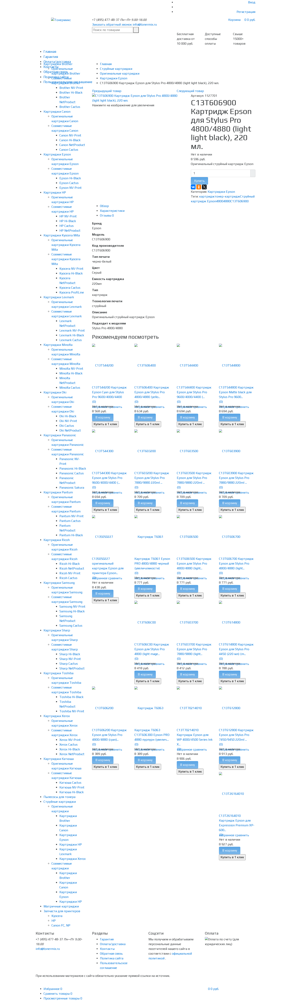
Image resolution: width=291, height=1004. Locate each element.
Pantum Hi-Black (71, 535)
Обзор (104, 206)
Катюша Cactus (70, 782)
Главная (50, 52)
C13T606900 (239, 201)
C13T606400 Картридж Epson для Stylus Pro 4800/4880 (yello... (151, 392)
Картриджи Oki (55, 392)
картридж (207, 196)
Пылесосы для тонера (59, 797)
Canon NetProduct (72, 145)
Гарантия (51, 57)
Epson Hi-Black (70, 178)
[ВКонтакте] (193, 187)
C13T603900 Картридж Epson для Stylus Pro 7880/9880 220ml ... (236, 477)
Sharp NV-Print (70, 659)
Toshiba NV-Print (71, 711)
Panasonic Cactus (71, 473)
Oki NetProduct (70, 430)
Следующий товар (190, 91)
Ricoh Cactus (68, 578)
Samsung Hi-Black (72, 611)
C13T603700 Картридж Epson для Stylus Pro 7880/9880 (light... (194, 649)
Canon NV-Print (70, 135)
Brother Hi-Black (71, 92)
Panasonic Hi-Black (72, 468)
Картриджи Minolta (58, 345)
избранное (99, 578)
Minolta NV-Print (71, 368)
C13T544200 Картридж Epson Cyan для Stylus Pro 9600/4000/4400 (109, 392)
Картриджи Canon (57, 111)
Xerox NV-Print (70, 740)
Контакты (107, 949)
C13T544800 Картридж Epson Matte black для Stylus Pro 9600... (236, 392)
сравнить (115, 407)
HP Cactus (66, 226)
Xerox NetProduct (71, 754)
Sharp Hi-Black (69, 654)
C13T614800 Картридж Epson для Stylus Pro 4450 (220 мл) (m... (236, 649)
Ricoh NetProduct (71, 568)
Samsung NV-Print (72, 606)
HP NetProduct (69, 230)
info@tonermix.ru (145, 24)
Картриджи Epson (57, 154)
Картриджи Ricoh (57, 540)
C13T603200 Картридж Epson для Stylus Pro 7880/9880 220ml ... (151, 477)
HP (53, 920)
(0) (94, 402)
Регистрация (246, 12)
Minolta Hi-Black (71, 373)
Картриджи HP (55, 192)
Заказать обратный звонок (112, 24)
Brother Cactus (69, 107)
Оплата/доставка (113, 944)
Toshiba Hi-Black (71, 697)
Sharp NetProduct (72, 668)
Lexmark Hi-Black (71, 335)
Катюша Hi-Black (71, 792)
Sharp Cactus (68, 663)
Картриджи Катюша (59, 759)
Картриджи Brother (58, 64)
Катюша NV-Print (71, 787)
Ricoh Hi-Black (69, 564)
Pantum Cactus (70, 521)
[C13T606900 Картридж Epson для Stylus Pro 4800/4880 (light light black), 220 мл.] (138, 98)
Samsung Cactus (70, 625)
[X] (204, 187)
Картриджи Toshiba (58, 673)
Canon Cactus (68, 150)
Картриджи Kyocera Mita (62, 235)
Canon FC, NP (60, 925)
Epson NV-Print (70, 188)
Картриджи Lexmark (59, 297)
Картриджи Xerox (57, 716)
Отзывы (107, 215)
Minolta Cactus (69, 387)
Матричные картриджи (61, 906)
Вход (251, 2)
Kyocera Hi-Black (71, 273)
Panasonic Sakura (71, 487)
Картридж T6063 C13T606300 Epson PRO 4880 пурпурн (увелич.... (151, 734)
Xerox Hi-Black (69, 749)
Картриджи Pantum (58, 492)
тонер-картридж (227, 196)
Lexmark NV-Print (72, 330)
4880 (226, 201)
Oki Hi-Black (67, 416)
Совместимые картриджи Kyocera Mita (65, 259)
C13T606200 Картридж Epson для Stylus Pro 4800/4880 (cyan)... (109, 734)
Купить (199, 181)
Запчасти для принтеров (62, 911)
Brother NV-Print (71, 88)
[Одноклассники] (198, 187)
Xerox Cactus (68, 744)
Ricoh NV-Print (69, 573)
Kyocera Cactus (69, 288)
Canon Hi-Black (70, 140)
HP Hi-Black (67, 221)
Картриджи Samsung (59, 583)
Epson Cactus (69, 183)
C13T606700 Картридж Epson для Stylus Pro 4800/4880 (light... (236, 563)
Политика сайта (111, 958)
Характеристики (112, 211)
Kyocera (56, 916)
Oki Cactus (66, 426)
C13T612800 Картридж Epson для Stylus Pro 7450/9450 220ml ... (236, 734)
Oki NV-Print (68, 421)
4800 (219, 201)
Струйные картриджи (60, 802)
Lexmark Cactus (70, 340)
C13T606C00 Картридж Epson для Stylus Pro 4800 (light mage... (151, 649)
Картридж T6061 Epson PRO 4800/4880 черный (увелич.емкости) (152, 563)
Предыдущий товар (106, 91)
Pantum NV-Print (71, 516)
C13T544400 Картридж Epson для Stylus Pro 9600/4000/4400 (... (194, 392)
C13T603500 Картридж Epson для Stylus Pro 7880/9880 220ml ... (194, 477)
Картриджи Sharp (57, 630)
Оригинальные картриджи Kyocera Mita (65, 244)
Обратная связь (111, 953)
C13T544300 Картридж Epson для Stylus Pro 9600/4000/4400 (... (109, 477)
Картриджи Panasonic (60, 435)
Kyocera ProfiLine (71, 292)
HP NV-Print (68, 216)
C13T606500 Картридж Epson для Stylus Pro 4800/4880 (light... (194, 563)
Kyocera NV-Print (71, 268)
